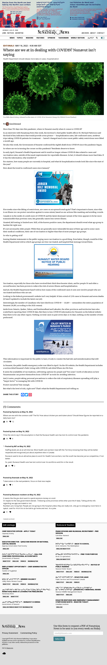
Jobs (4, 33)
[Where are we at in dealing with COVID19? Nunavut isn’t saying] (53, 88)
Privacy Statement (10, 633)
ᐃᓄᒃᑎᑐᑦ (91, 38)
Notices (10, 33)
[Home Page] (53, 32)
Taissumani (63, 38)
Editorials (8, 45)
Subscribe (59, 639)
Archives (85, 33)
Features (40, 38)
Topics (20, 38)
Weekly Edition (78, 38)
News (12, 38)
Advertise (19, 33)
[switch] (103, 38)
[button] (4, 653)
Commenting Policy (28, 633)
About (93, 33)
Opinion (51, 38)
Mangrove (9, 648)
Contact (100, 33)
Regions (29, 38)
